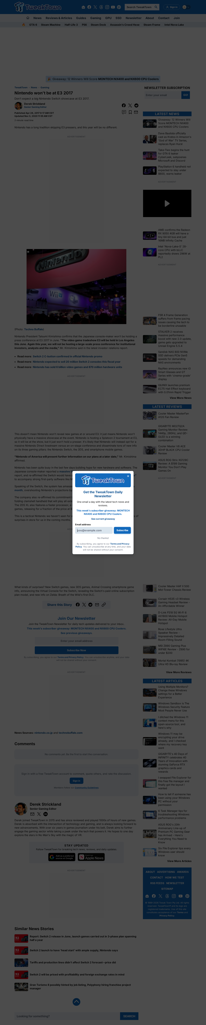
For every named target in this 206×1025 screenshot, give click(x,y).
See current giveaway (103, 518)
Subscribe (122, 530)
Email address (83, 524)
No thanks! (103, 538)
